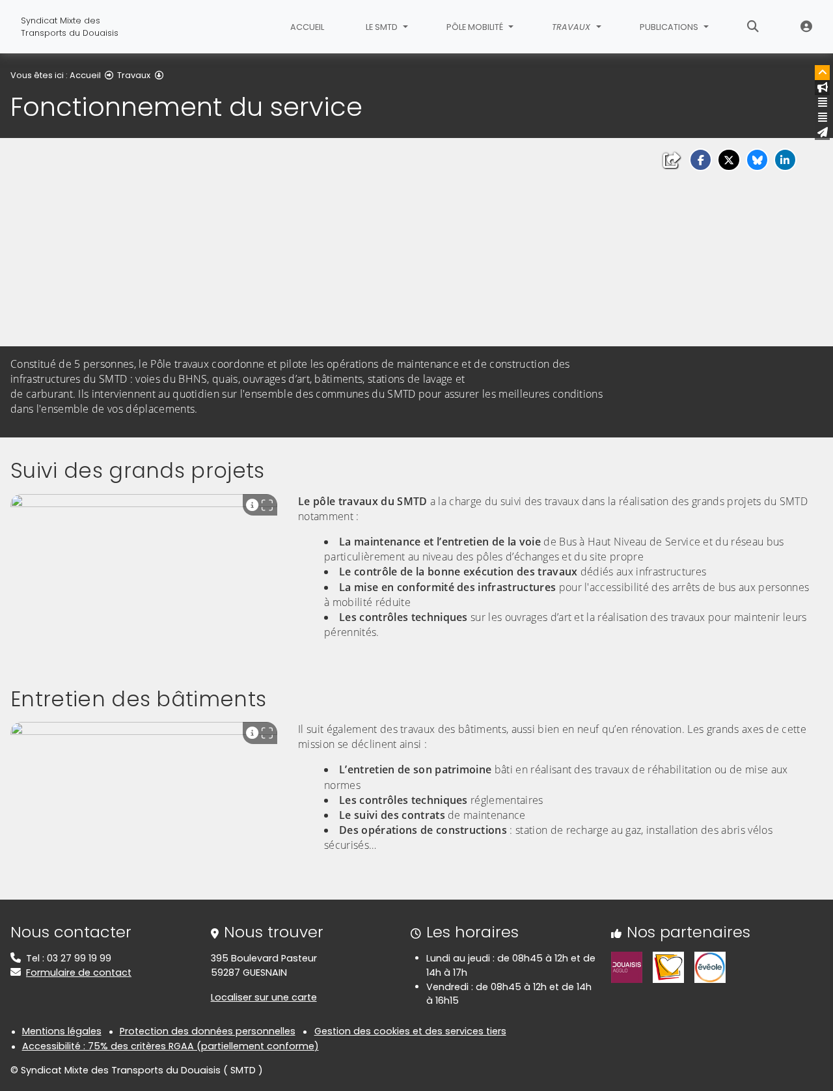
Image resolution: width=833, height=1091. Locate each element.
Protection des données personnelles (207, 1031)
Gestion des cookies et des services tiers (410, 1031)
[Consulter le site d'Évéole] (710, 966)
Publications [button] (670, 27)
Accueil (307, 27)
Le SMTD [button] (383, 27)
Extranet (806, 26)
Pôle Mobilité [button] (475, 27)
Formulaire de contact (78, 972)
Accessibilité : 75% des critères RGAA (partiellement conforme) (170, 1046)
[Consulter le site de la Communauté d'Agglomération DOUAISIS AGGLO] (626, 966)
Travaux (133, 75)
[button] (700, 159)
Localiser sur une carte (264, 997)
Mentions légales (62, 1031)
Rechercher (753, 26)
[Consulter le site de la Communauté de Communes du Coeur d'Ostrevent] (668, 966)
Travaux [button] (572, 27)
